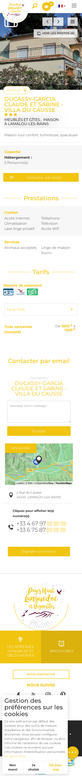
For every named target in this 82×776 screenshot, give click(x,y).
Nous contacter (41, 674)
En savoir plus (14, 756)
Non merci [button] (12, 767)
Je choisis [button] (33, 767)
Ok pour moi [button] (55, 767)
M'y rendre (21, 448)
